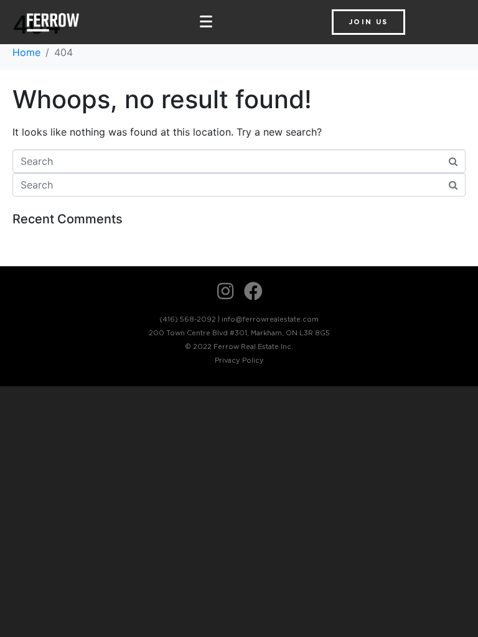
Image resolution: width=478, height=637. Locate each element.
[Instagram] (225, 291)
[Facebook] (253, 291)
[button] (368, 22)
